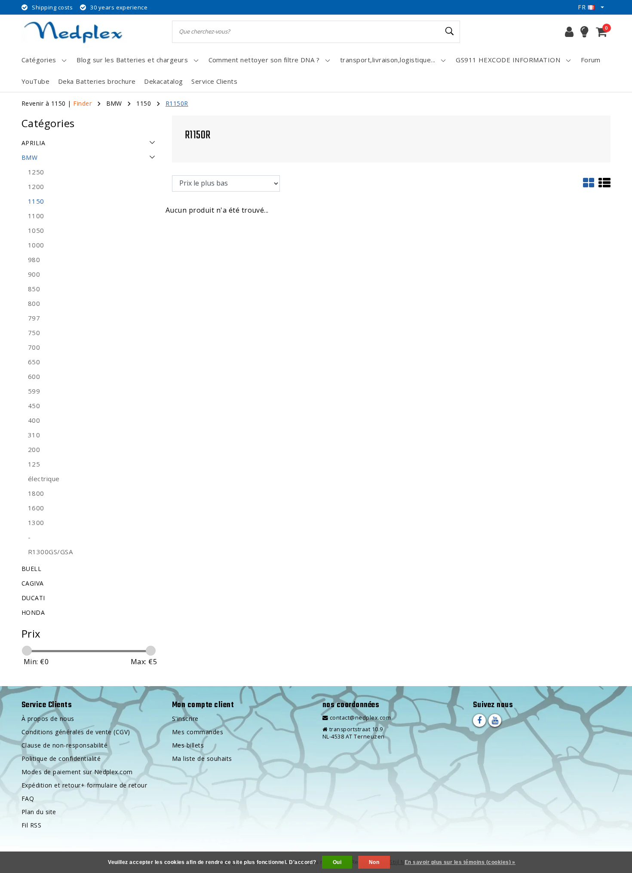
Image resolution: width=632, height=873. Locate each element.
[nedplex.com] (75, 32)
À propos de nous (47, 718)
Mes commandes (197, 732)
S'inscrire (185, 718)
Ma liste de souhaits (202, 758)
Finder (82, 103)
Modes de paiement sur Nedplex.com (77, 772)
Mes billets (188, 745)
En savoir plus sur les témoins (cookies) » (460, 862)
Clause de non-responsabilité (64, 745)
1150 (143, 103)
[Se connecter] (569, 32)
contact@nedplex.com (360, 717)
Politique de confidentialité (61, 758)
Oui (337, 862)
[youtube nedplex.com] (494, 720)
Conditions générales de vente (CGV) (75, 732)
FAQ (27, 798)
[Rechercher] (449, 31)
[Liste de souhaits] (584, 32)
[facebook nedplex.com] (479, 720)
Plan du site (38, 812)
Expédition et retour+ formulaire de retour (84, 785)
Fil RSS (31, 825)
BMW (114, 103)
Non (374, 862)
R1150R (177, 103)
